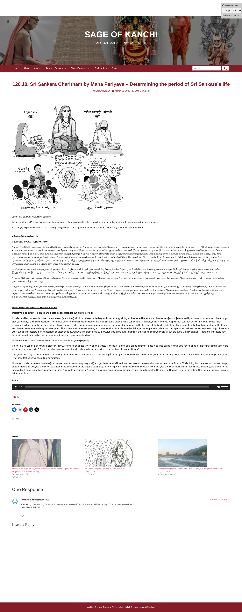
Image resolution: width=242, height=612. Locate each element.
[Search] (225, 68)
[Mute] (218, 386)
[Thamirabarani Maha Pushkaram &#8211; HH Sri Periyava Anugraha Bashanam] (193, 453)
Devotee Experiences (56, 68)
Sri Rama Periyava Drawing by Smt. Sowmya (105, 469)
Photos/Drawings (78, 68)
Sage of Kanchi (121, 34)
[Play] (15, 386)
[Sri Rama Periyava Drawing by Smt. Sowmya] (120, 453)
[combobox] (206, 68)
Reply (22, 516)
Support (115, 68)
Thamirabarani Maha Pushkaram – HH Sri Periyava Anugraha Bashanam (190, 469)
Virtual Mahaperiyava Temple (121, 43)
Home (16, 68)
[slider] (225, 386)
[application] (121, 387)
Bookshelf (99, 68)
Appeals (37, 68)
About (26, 68)
